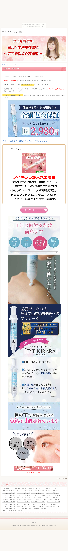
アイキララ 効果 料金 (8, 495)
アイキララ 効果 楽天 (12, 32)
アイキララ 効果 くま (38, 506)
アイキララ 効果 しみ (52, 506)
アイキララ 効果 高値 (53, 495)
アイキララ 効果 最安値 (38, 495)
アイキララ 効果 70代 (23, 506)
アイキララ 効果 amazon (24, 499)
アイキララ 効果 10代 (8, 506)
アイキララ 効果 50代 (38, 504)
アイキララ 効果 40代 (23, 504)
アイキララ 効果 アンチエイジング (12, 510)
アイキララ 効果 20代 (39, 499)
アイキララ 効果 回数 (23, 502)
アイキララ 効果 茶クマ (41, 508)
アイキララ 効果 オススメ (18, 488)
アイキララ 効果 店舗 (53, 502)
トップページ (5, 64)
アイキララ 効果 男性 (37, 497)
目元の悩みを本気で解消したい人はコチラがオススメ (25, 141)
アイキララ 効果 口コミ (49, 488)
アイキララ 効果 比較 (37, 490)
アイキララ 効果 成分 (54, 499)
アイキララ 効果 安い (37, 493)
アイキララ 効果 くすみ (9, 508)
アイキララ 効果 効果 (8, 493)
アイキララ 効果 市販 (23, 497)
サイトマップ (34, 522)
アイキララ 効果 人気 (34, 488)
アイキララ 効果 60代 (52, 504)
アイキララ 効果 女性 (52, 497)
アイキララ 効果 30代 (8, 504)
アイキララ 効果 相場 (23, 495)
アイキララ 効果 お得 (23, 493)
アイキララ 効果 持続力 (38, 502)
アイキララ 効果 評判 (23, 490)
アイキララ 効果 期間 (8, 502)
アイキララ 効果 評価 (8, 490)
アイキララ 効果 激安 (52, 493)
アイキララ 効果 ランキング (54, 490)
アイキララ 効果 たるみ (25, 508)
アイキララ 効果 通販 (8, 497)
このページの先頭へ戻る (62, 478)
